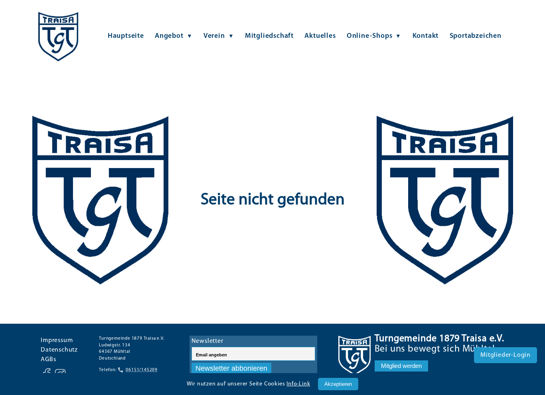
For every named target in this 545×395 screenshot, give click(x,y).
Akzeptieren (338, 384)
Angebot (169, 36)
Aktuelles (320, 36)
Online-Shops (370, 36)
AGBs (48, 359)
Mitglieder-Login (505, 355)
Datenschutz (59, 350)
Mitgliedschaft (269, 36)
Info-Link (298, 384)
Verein (214, 36)
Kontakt (426, 36)
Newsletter (207, 341)
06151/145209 (142, 370)
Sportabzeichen (476, 36)
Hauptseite (126, 36)
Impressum (57, 340)
